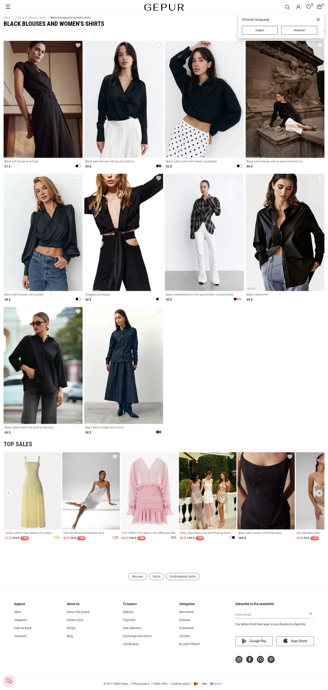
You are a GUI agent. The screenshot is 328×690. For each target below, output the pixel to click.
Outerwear (186, 628)
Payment (129, 620)
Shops (71, 628)
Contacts (20, 636)
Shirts (156, 576)
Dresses (184, 620)
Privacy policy (140, 683)
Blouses (137, 576)
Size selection (132, 628)
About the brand (78, 612)
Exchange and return (137, 636)
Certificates (131, 644)
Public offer (160, 683)
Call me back (22, 628)
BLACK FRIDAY (189, 644)
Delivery (128, 612)
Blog (70, 636)
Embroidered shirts (183, 576)
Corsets (184, 636)
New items (186, 612)
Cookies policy (180, 683)
